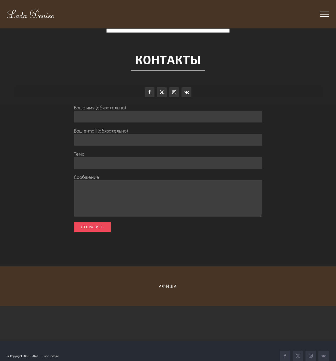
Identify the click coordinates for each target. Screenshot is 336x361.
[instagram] (174, 92)
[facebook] (149, 92)
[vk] (186, 92)
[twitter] (162, 92)
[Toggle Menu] (324, 14)
